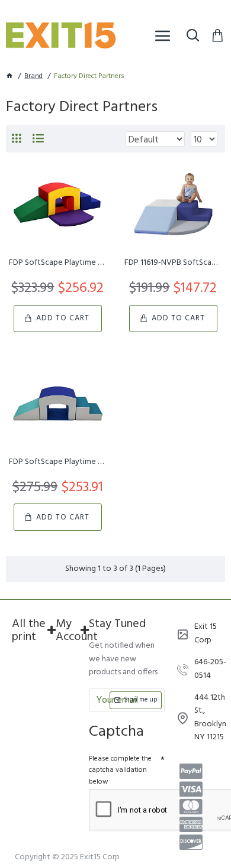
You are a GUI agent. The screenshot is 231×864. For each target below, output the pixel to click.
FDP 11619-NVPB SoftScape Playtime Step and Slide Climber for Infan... (173, 263)
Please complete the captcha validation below (120, 770)
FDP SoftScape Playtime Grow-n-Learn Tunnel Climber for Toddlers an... (58, 462)
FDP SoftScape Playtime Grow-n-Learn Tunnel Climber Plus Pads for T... (58, 263)
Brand (33, 76)
